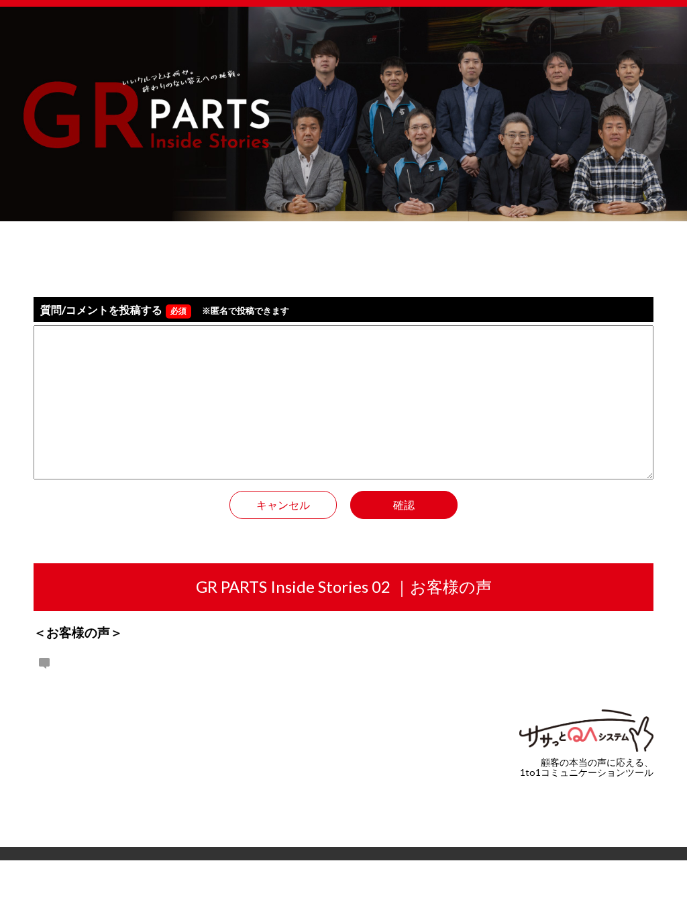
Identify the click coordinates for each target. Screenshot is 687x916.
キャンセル (283, 504)
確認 (404, 504)
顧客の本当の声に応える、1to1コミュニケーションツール (586, 767)
